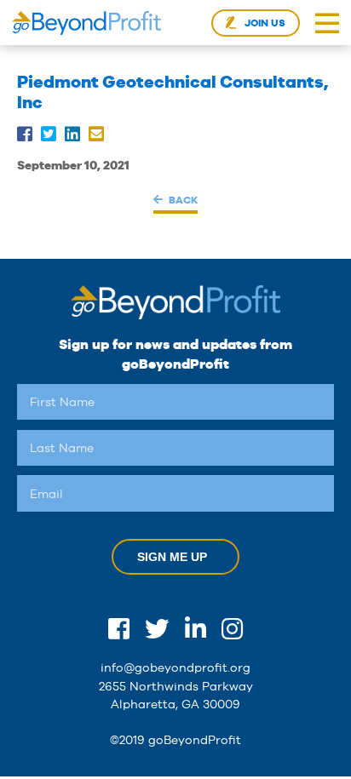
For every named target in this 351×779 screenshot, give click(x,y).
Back (183, 199)
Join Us (265, 23)
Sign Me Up (172, 557)
